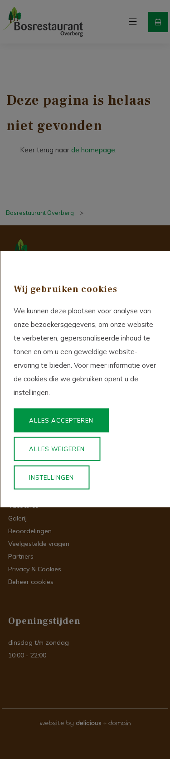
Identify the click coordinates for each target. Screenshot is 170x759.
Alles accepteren (61, 420)
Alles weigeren (57, 448)
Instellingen (51, 477)
